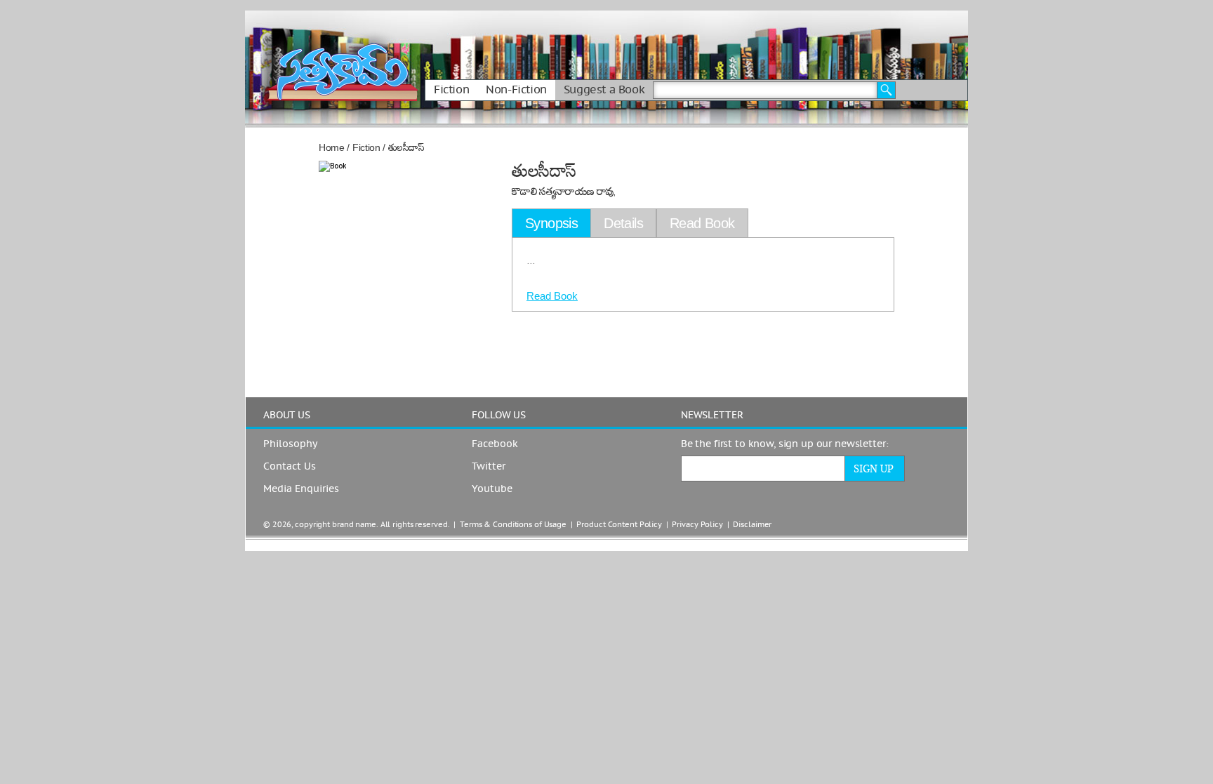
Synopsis (551, 223)
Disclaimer (752, 524)
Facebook (495, 444)
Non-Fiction (516, 90)
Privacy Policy (697, 524)
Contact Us (289, 466)
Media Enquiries (301, 489)
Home (332, 147)
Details (623, 223)
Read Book (552, 296)
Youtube (492, 489)
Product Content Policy (619, 524)
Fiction (451, 90)
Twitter (488, 466)
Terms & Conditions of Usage (513, 524)
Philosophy (290, 444)
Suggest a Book (604, 90)
